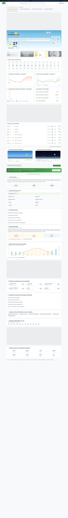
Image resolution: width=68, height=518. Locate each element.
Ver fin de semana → (57, 165)
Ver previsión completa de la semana (54, 146)
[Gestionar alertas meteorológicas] (45, 32)
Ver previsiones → (56, 170)
